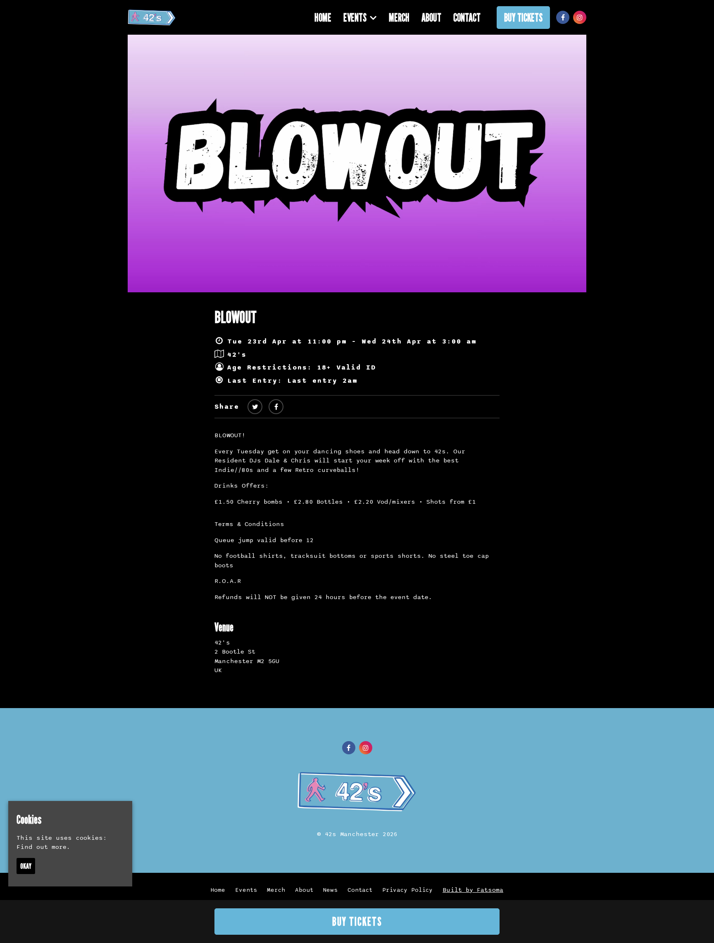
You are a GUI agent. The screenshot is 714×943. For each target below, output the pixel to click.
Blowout (235, 317)
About (431, 17)
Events (355, 17)
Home (322, 17)
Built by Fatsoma (473, 889)
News (330, 889)
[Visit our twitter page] (255, 407)
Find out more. (43, 847)
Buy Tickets (523, 17)
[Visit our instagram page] (579, 17)
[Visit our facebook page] (562, 17)
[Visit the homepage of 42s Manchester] (152, 17)
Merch (399, 17)
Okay (25, 866)
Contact (467, 17)
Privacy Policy (407, 889)
